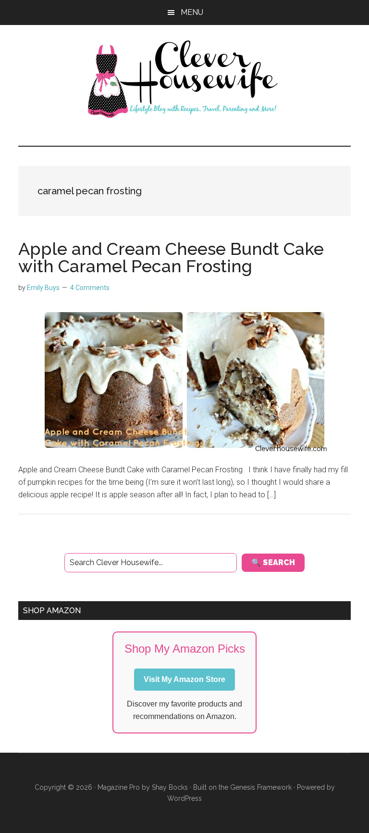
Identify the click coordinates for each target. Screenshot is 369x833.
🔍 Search (273, 562)
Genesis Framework (261, 787)
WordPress (184, 798)
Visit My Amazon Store (184, 679)
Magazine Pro (119, 787)
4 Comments (90, 287)
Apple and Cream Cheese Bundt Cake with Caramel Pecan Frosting (171, 257)
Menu (192, 12)
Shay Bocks (170, 787)
